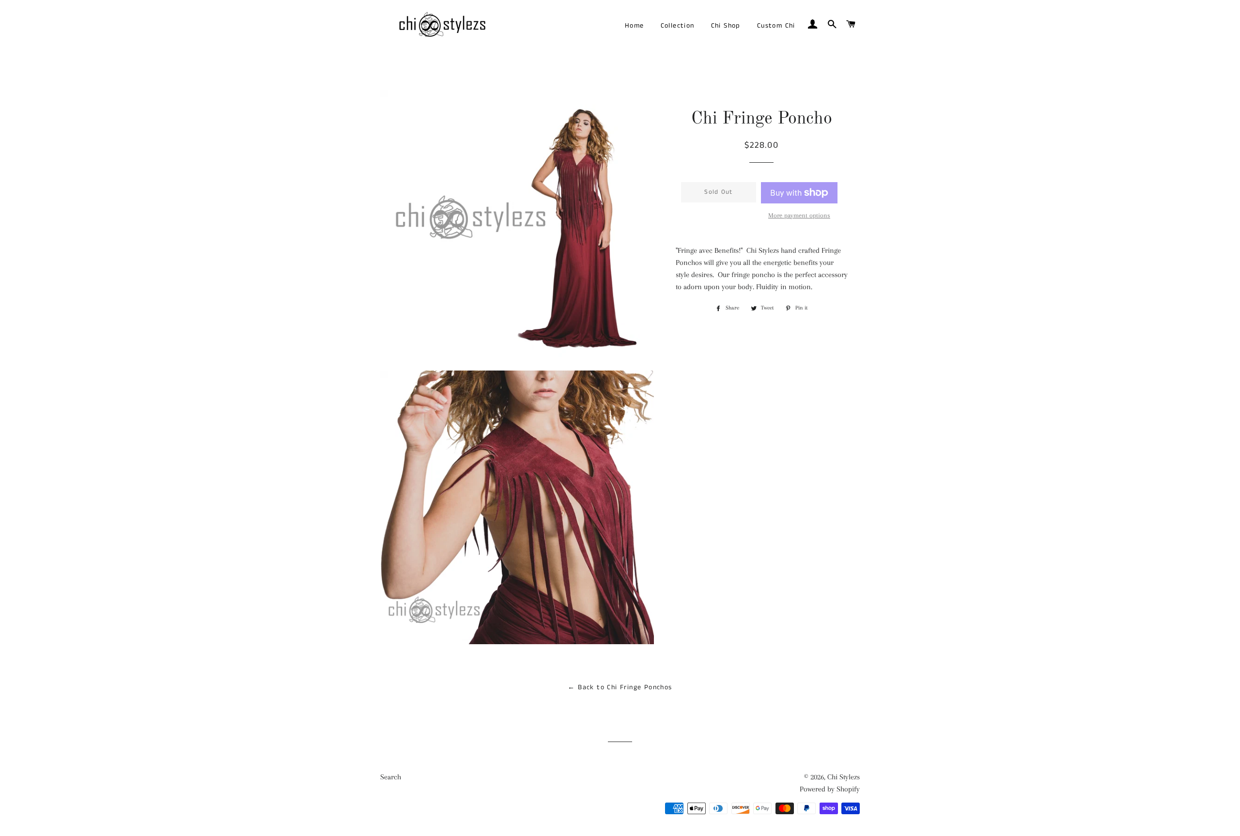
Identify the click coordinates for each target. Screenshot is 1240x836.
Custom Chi (776, 26)
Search (390, 777)
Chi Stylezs (843, 777)
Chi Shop (726, 26)
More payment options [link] (799, 215)
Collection (678, 26)
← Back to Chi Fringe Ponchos (620, 687)
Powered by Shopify (830, 789)
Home (634, 26)
